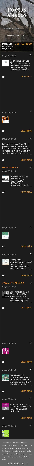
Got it (24, 463)
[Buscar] (31, 4)
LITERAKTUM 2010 (10, 167)
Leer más (26, 76)
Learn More (13, 463)
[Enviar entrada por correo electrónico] (3, 77)
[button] (30, 55)
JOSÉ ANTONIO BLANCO (13, 283)
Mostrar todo (23, 44)
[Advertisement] (17, 94)
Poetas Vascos (17, 12)
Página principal (13, 35)
